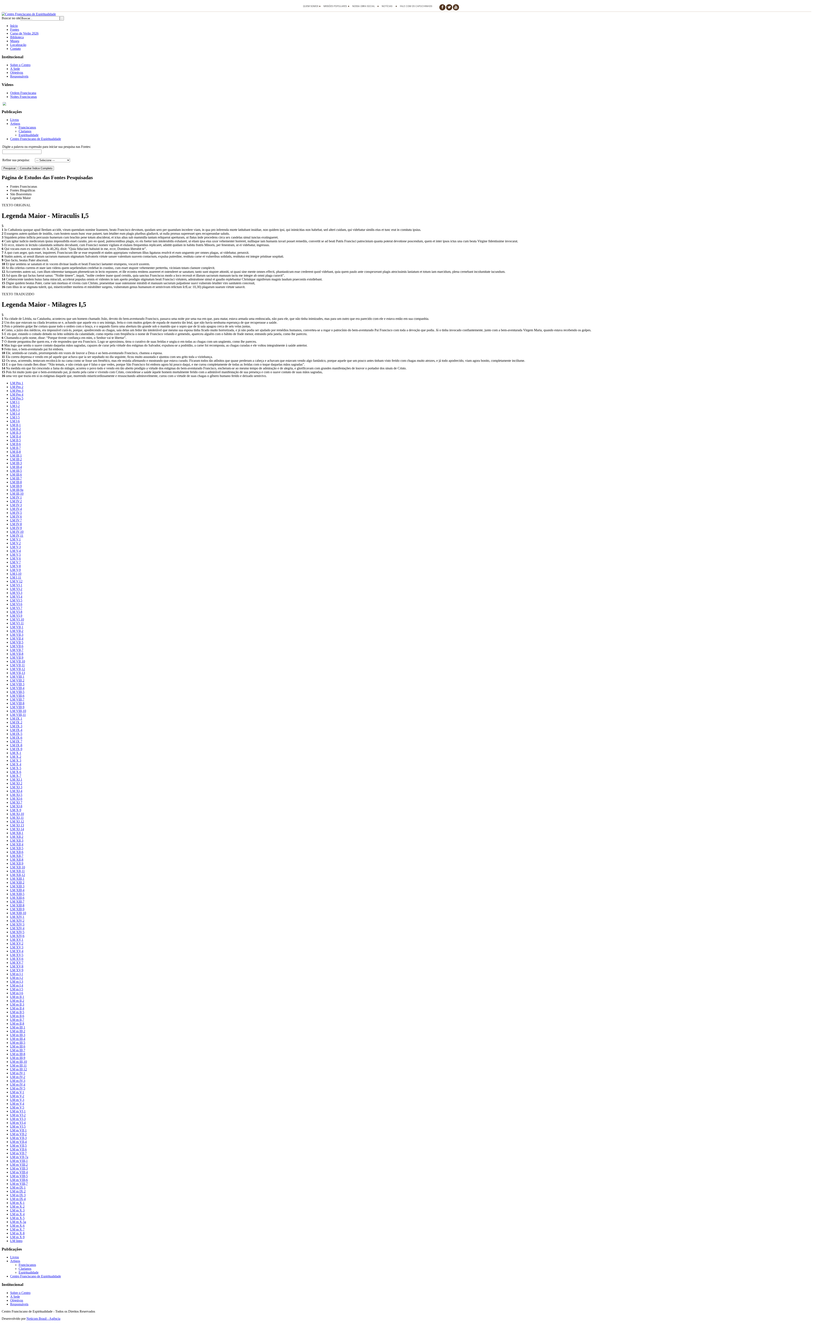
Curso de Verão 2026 (24, 33)
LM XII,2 (16, 837)
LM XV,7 (16, 962)
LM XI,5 (16, 795)
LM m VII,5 (18, 1145)
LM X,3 (15, 760)
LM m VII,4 (18, 1142)
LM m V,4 (17, 1103)
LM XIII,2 (17, 882)
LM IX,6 (16, 737)
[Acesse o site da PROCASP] (406, 103)
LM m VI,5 (18, 1126)
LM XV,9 (16, 970)
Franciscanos (27, 127)
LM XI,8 (16, 806)
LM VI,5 (16, 600)
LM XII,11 (17, 871)
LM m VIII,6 (19, 1180)
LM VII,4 (16, 638)
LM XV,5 (16, 955)
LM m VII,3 (18, 1138)
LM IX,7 (16, 741)
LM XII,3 (16, 840)
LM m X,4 (17, 1214)
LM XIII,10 (18, 913)
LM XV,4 (16, 951)
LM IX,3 (16, 726)
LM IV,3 (16, 505)
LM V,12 (16, 581)
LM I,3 (15, 410)
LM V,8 (15, 566)
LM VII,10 (17, 661)
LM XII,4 (16, 844)
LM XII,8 (16, 859)
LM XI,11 (17, 817)
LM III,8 (16, 482)
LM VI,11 (17, 623)
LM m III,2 (17, 1031)
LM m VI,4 (18, 1122)
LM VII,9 (16, 657)
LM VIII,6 (17, 695)
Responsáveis (19, 76)
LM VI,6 (16, 604)
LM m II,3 (17, 1004)
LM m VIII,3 (19, 1168)
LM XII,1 (16, 833)
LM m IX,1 (18, 1187)
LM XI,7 (16, 802)
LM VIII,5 (17, 692)
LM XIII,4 (17, 890)
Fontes (14, 29)
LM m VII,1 (18, 1130)
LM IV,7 (16, 520)
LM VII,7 (16, 650)
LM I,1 (15, 402)
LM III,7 (16, 478)
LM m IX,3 (18, 1195)
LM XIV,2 (17, 920)
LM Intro (16, 1241)
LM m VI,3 (18, 1119)
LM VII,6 (16, 646)
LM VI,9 (16, 615)
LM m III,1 (17, 1027)
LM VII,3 (16, 634)
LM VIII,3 (17, 684)
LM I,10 (15, 573)
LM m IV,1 (17, 1073)
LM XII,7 (16, 856)
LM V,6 (15, 558)
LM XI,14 (17, 829)
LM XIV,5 (17, 932)
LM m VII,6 (18, 1149)
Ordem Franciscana (23, 93)
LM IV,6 (16, 516)
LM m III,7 (17, 1050)
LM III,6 (16, 474)
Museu (14, 41)
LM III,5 (16, 471)
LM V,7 (15, 562)
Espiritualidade (29, 135)
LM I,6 (15, 421)
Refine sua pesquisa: (16, 160)
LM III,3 (16, 463)
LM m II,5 (17, 1012)
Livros (14, 120)
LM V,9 (15, 570)
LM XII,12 (17, 875)
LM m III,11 (18, 1065)
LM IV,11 (16, 535)
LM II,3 (15, 432)
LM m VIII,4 (19, 1172)
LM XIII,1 (17, 878)
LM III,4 (16, 467)
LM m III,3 (17, 1035)
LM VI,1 (16, 585)
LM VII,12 (17, 669)
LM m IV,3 (17, 1081)
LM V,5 (15, 554)
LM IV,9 (16, 528)
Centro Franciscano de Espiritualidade (35, 139)
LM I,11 (15, 577)
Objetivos (16, 72)
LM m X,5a (18, 1222)
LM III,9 (16, 486)
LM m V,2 (17, 1096)
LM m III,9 (17, 1058)
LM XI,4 (16, 791)
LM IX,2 (16, 722)
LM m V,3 (17, 1100)
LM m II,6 (17, 1016)
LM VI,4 (16, 596)
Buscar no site (11, 18)
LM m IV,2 (17, 1077)
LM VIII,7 (17, 699)
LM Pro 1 (16, 383)
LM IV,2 (16, 501)
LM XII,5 (16, 848)
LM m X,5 (17, 1218)
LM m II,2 (17, 1000)
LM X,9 (15, 810)
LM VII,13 (17, 673)
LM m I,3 (16, 981)
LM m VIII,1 (19, 1161)
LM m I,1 (16, 974)
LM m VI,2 (18, 1115)
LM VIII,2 (17, 680)
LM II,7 (15, 448)
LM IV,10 (17, 532)
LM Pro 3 (16, 390)
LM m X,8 (17, 1233)
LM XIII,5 (17, 894)
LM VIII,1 (17, 676)
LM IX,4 (16, 730)
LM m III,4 (17, 1039)
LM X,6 (15, 772)
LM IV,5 (16, 512)
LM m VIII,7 (19, 1183)
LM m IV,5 (17, 1088)
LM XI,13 (17, 825)
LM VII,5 (16, 642)
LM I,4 (15, 413)
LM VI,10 (17, 619)
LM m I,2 (16, 978)
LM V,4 (15, 551)
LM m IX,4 (18, 1199)
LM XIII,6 (17, 898)
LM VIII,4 (17, 688)
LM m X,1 (17, 1203)
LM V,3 (15, 547)
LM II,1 (15, 425)
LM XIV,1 (17, 917)
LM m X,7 (17, 1229)
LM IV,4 (16, 509)
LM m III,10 (18, 1061)
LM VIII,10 (18, 711)
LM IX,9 (16, 749)
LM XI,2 (16, 783)
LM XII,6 (16, 852)
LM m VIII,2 (19, 1164)
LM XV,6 (16, 959)
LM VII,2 (16, 631)
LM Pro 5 (16, 398)
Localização (18, 45)
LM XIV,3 (17, 924)
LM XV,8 (16, 966)
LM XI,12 (17, 821)
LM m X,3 (17, 1210)
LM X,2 (15, 756)
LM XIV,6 (17, 936)
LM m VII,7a (19, 1157)
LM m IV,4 (17, 1084)
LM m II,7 (17, 1020)
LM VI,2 (16, 589)
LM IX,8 (16, 745)
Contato (15, 48)
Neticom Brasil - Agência (43, 1318)
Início (14, 26)
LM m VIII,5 (19, 1176)
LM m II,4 (17, 1008)
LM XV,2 (16, 943)
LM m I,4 (16, 985)
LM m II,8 (17, 1023)
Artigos (15, 123)
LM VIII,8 (17, 703)
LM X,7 (15, 776)
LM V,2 (15, 543)
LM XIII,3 (17, 886)
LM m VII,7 (18, 1153)
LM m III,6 (17, 1046)
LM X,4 (15, 764)
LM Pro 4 (16, 394)
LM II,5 (15, 440)
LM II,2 (15, 429)
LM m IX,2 (18, 1191)
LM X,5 (15, 768)
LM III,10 (17, 493)
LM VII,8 (16, 654)
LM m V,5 (17, 1107)
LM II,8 (15, 451)
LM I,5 (15, 417)
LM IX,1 (16, 718)
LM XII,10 (17, 867)
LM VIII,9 (17, 707)
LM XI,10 (17, 814)
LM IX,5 (16, 734)
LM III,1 (16, 455)
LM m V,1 (17, 1092)
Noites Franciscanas (23, 96)
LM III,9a (16, 490)
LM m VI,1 (18, 1111)
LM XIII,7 (17, 901)
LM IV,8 (16, 524)
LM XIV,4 (17, 928)
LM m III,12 (18, 1069)
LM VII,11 (17, 665)
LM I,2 (15, 406)
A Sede (15, 69)
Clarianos (25, 131)
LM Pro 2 (16, 387)
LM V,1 (15, 539)
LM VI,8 (16, 612)
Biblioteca (17, 37)
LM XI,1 (16, 779)
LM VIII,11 (18, 715)
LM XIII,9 (17, 909)
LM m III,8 (17, 1054)
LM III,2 (16, 459)
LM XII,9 (16, 863)
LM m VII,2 (18, 1134)
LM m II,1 (17, 997)
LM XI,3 (16, 787)
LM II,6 (15, 444)
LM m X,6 (17, 1225)
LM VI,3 (16, 593)
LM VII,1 (16, 627)
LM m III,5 (17, 1042)
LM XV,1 (16, 939)
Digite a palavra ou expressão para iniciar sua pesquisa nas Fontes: (46, 146)
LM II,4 (15, 436)
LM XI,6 (16, 798)
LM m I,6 (16, 993)
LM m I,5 (16, 989)
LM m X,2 (17, 1206)
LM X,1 (15, 753)
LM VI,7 (16, 608)
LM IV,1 (16, 497)
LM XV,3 (16, 947)
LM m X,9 (17, 1237)
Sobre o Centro (20, 65)
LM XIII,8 (17, 905)
